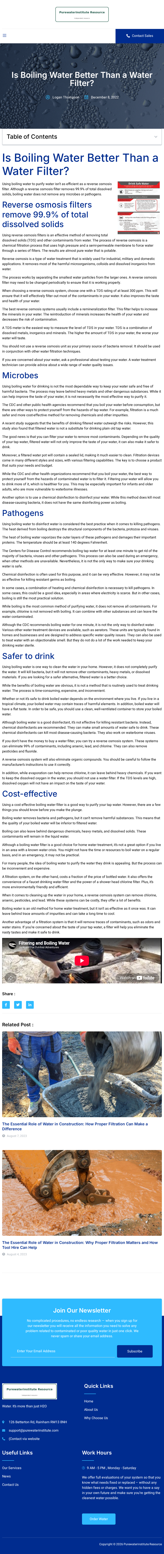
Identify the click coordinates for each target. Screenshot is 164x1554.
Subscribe (134, 1351)
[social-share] (6, 1005)
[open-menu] (4, 36)
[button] (155, 137)
